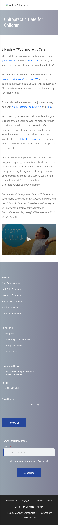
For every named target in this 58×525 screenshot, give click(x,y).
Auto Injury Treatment (12, 301)
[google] (3, 404)
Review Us (14, 422)
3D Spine (9, 333)
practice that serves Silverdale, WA (20, 79)
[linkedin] (45, 404)
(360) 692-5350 (12, 388)
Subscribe (29, 472)
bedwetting (35, 106)
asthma (24, 106)
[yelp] (17, 404)
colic (48, 106)
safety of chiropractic (29, 139)
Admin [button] (40, 506)
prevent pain (32, 60)
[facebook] (10, 404)
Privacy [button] (49, 500)
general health (9, 60)
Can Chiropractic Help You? (18, 339)
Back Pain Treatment (11, 283)
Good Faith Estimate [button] (24, 506)
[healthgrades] (32, 404)
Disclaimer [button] (38, 500)
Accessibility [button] (11, 500)
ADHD (15, 106)
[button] (29, 239)
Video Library (11, 351)
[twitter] (25, 404)
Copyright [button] (25, 500)
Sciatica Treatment (10, 307)
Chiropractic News (13, 345)
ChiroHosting (29, 517)
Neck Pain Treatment (11, 289)
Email (7, 446)
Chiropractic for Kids (11, 313)
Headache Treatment (12, 295)
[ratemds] (38, 404)
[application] (29, 239)
